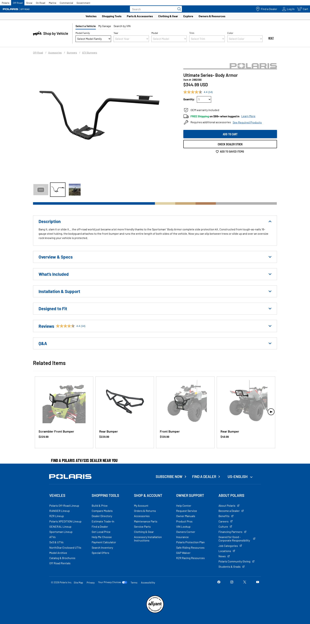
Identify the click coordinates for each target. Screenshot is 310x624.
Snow (29, 2)
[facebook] (218, 582)
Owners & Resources (212, 16)
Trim (191, 32)
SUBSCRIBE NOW (169, 476)
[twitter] (244, 582)
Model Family (83, 32)
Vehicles (91, 16)
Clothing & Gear (168, 16)
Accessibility (148, 582)
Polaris (5, 2)
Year (116, 32)
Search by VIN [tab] (122, 26)
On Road (40, 2)
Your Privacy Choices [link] (109, 582)
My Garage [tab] (104, 26)
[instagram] (231, 582)
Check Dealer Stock (230, 144)
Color (230, 32)
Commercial (66, 2)
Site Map (78, 582)
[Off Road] (16, 9)
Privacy (91, 582)
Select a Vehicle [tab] (86, 26)
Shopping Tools (111, 16)
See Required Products (247, 122)
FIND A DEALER (204, 476)
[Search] (178, 9)
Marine (52, 2)
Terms (134, 582)
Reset (271, 38)
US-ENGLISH (238, 476)
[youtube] (257, 582)
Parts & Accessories (140, 16)
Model (154, 32)
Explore (188, 16)
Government (83, 2)
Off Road (18, 2)
